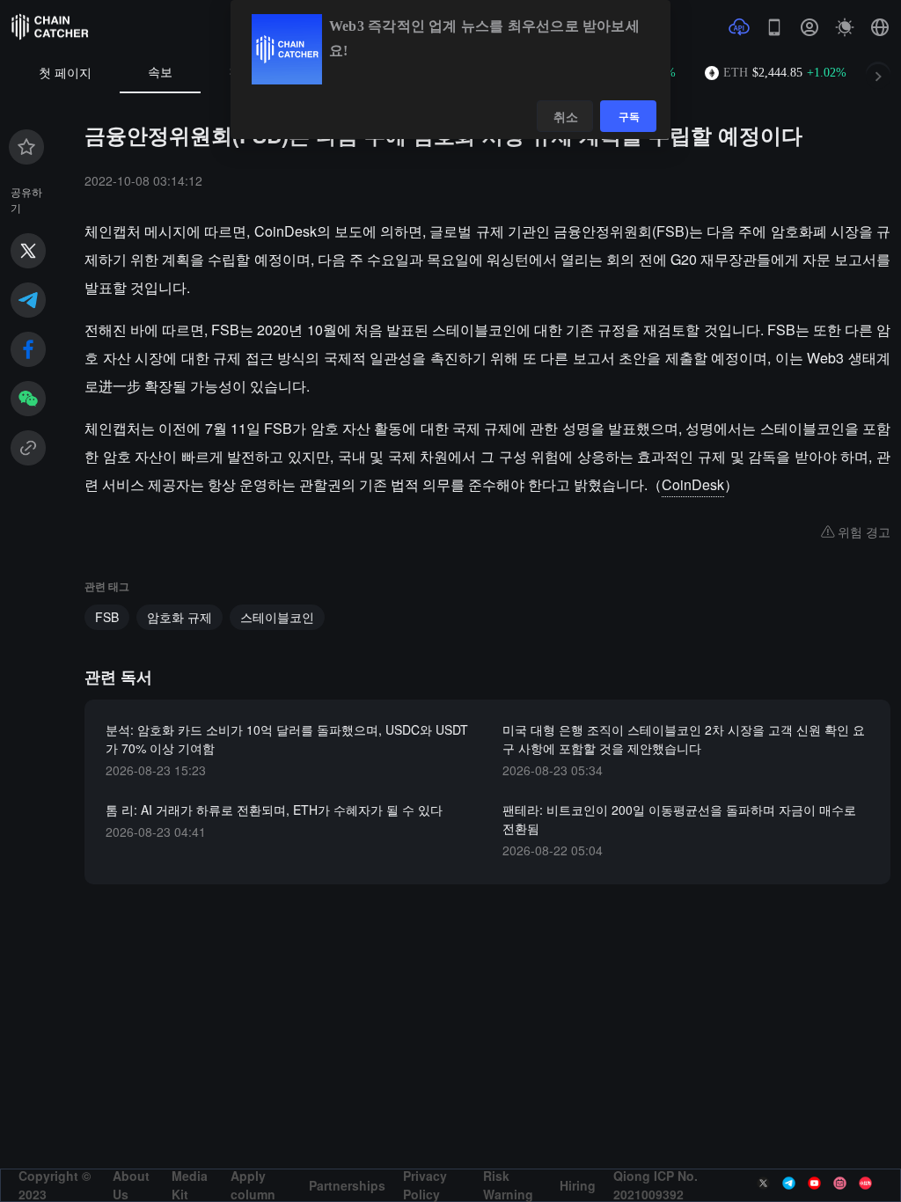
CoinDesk (693, 484)
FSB (107, 617)
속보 (160, 72)
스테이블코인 (277, 617)
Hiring (578, 1185)
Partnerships (347, 1185)
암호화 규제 (179, 617)
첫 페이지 (65, 73)
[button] (879, 27)
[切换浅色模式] (844, 27)
